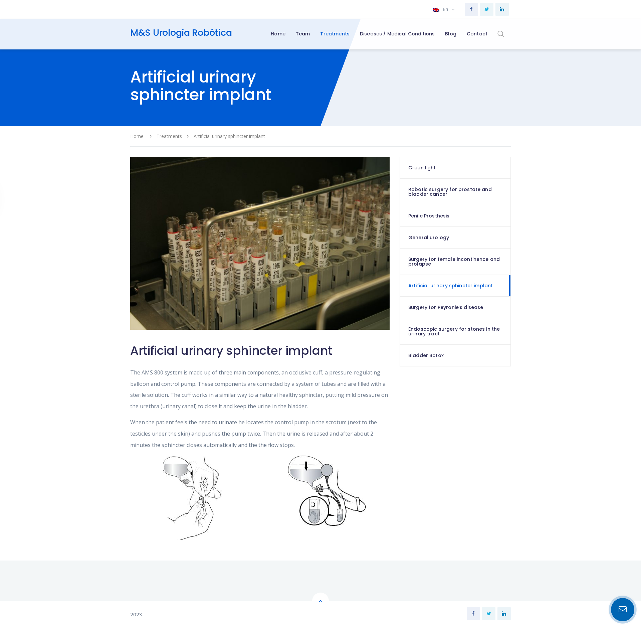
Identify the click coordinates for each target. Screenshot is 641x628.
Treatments (169, 136)
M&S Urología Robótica (181, 32)
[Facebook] (471, 9)
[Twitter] (486, 9)
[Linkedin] (502, 9)
